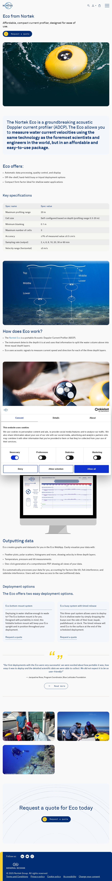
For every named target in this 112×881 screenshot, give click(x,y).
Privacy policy (38, 877)
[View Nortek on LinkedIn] (22, 856)
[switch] (42, 457)
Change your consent (89, 877)
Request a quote (13, 637)
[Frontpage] (8, 5)
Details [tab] (56, 418)
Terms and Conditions (17, 877)
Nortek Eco (14, 338)
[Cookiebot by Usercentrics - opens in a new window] (97, 410)
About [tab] (93, 418)
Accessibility (69, 877)
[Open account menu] (94, 6)
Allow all (91, 469)
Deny (20, 469)
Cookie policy (54, 877)
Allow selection (56, 469)
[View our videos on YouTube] (27, 856)
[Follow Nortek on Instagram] (32, 856)
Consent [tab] (19, 418)
